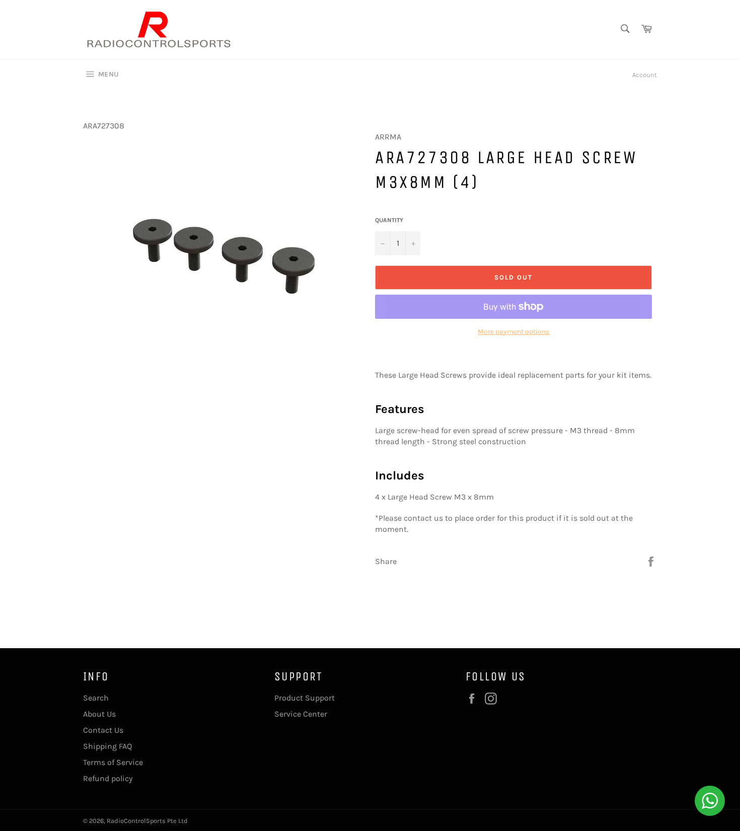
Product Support (304, 698)
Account (644, 75)
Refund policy (107, 778)
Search (96, 698)
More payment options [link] (513, 331)
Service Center (300, 714)
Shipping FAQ (107, 746)
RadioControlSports (136, 820)
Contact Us (103, 730)
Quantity (389, 220)
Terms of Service (113, 762)
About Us (99, 714)
